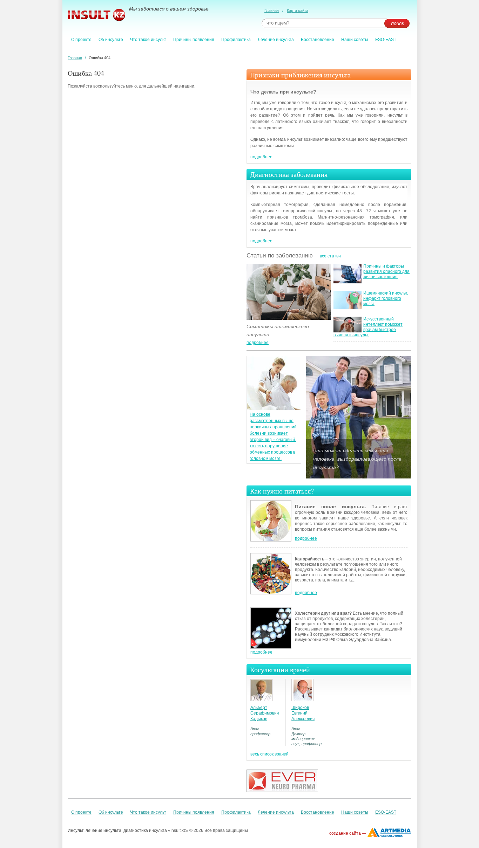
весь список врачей (269, 754)
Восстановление (317, 39)
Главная (271, 10)
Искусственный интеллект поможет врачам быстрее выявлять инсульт (368, 327)
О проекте (81, 39)
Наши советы (354, 39)
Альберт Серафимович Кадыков (264, 713)
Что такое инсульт (148, 39)
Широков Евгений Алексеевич (303, 713)
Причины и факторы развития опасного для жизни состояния (386, 271)
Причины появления (193, 39)
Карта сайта (297, 10)
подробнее (261, 156)
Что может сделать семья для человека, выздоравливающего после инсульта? (357, 459)
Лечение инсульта (276, 39)
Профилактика (236, 39)
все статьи (330, 256)
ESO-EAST (385, 39)
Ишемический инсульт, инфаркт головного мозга (385, 298)
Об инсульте (111, 39)
